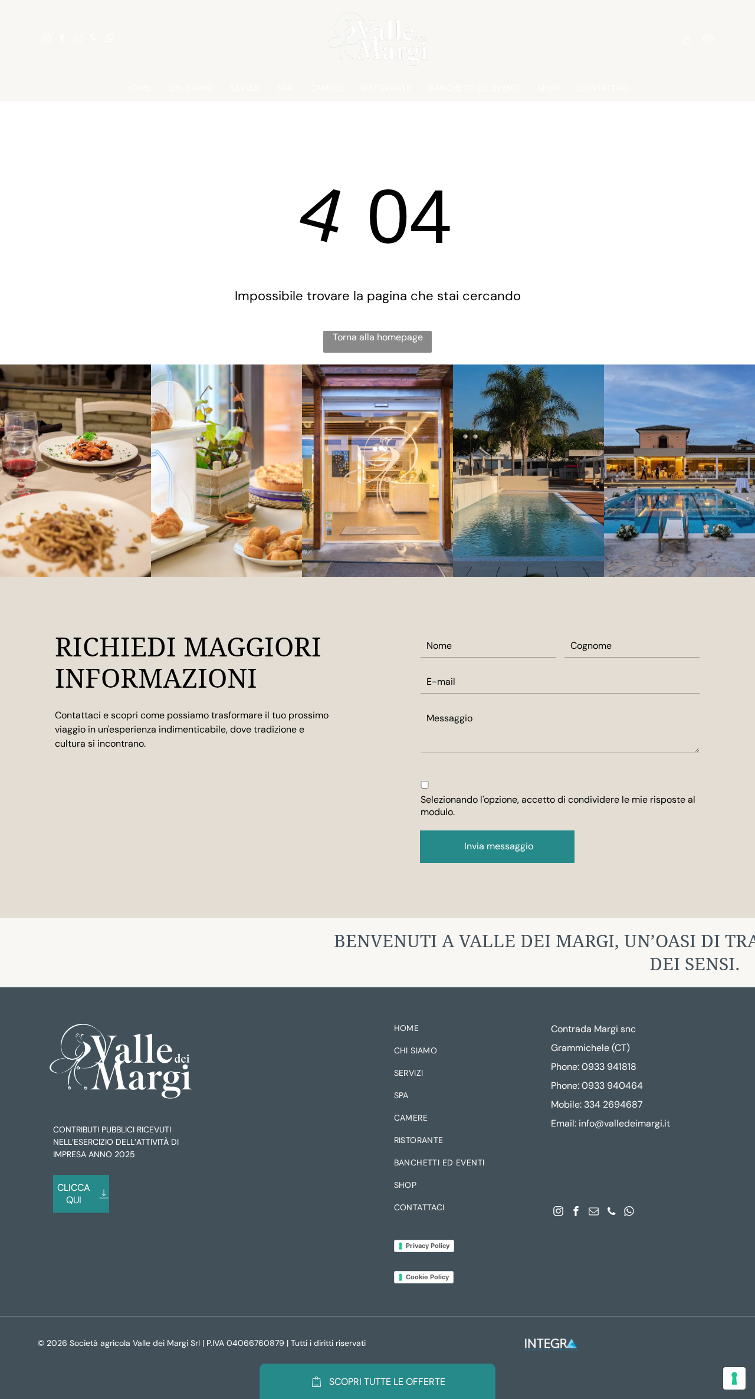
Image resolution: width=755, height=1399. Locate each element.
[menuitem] (138, 88)
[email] (77, 39)
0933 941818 (609, 1066)
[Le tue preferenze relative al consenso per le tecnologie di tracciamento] (734, 1378)
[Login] (686, 39)
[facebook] (61, 39)
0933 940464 (612, 1085)
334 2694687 (613, 1104)
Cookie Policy (427, 1277)
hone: (567, 1085)
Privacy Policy (427, 1246)
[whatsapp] (109, 39)
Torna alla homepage (378, 337)
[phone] (93, 39)
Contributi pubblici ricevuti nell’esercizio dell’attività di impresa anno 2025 (116, 1142)
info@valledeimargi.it (624, 1123)
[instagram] (46, 39)
